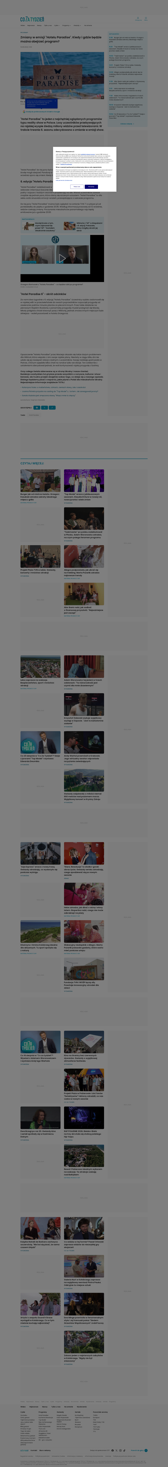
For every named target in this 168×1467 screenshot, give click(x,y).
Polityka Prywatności (66, 164)
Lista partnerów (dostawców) (64, 180)
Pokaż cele (77, 186)
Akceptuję (91, 186)
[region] (85, 169)
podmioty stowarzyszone (88, 154)
